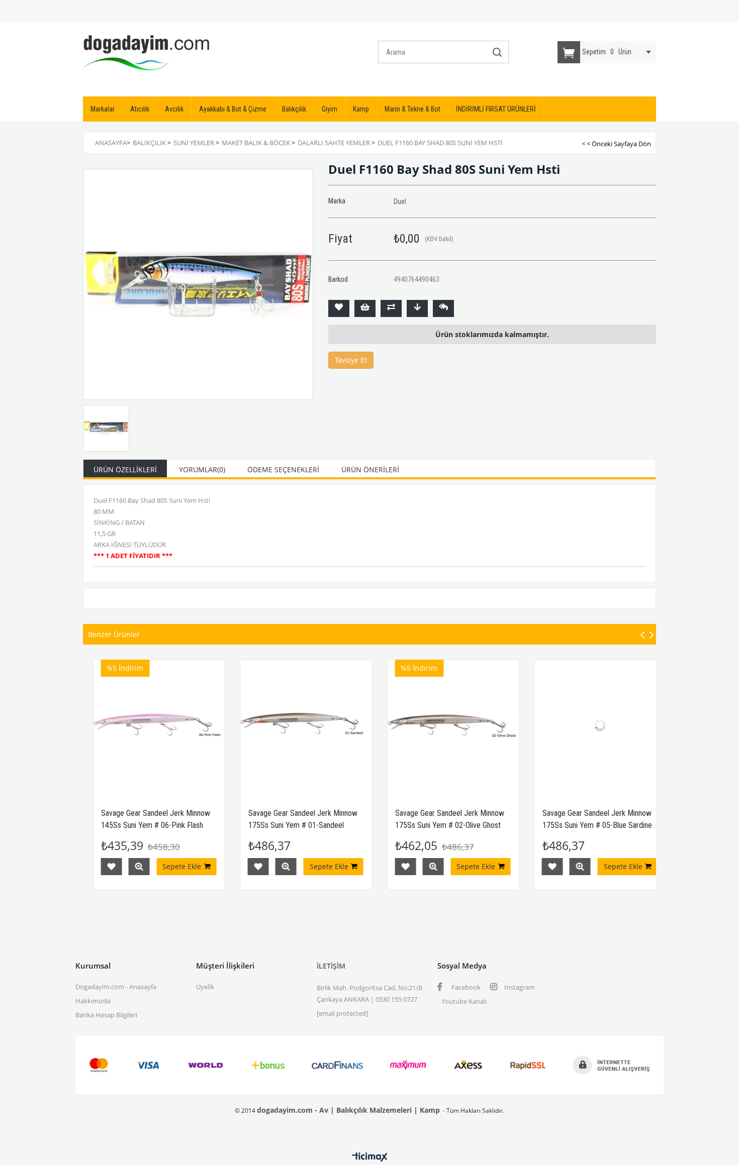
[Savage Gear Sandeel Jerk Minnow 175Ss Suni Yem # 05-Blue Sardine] (574, 725)
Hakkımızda (93, 1000)
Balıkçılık (294, 109)
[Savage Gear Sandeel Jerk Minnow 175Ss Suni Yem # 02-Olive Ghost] (427, 725)
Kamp (361, 109)
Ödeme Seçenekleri (283, 469)
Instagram (519, 987)
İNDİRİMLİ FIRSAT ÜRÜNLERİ (496, 109)
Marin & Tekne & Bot (412, 109)
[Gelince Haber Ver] (443, 308)
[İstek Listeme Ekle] (365, 308)
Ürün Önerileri (370, 469)
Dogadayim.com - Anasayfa (115, 986)
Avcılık (174, 109)
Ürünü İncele (113, 866)
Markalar (102, 109)
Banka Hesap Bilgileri (106, 1014)
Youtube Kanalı (464, 1001)
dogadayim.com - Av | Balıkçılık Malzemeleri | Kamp (348, 1110)
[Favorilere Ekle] (338, 308)
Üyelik (205, 986)
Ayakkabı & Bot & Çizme (232, 109)
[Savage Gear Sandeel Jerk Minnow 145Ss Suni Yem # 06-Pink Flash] (133, 725)
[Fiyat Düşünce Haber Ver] (417, 308)
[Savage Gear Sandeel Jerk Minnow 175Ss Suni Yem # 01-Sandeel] (280, 725)
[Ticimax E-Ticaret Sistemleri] (370, 1157)
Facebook (465, 987)
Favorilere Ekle (85, 866)
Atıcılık (139, 109)
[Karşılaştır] (391, 308)
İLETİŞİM (331, 966)
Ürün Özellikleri (125, 469)
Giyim (329, 109)
